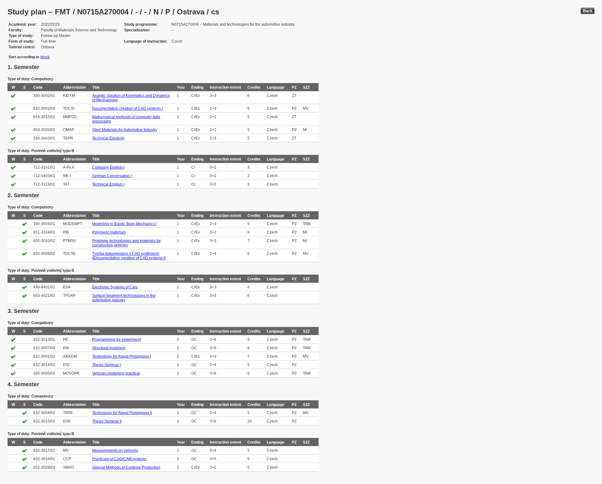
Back (587, 10)
